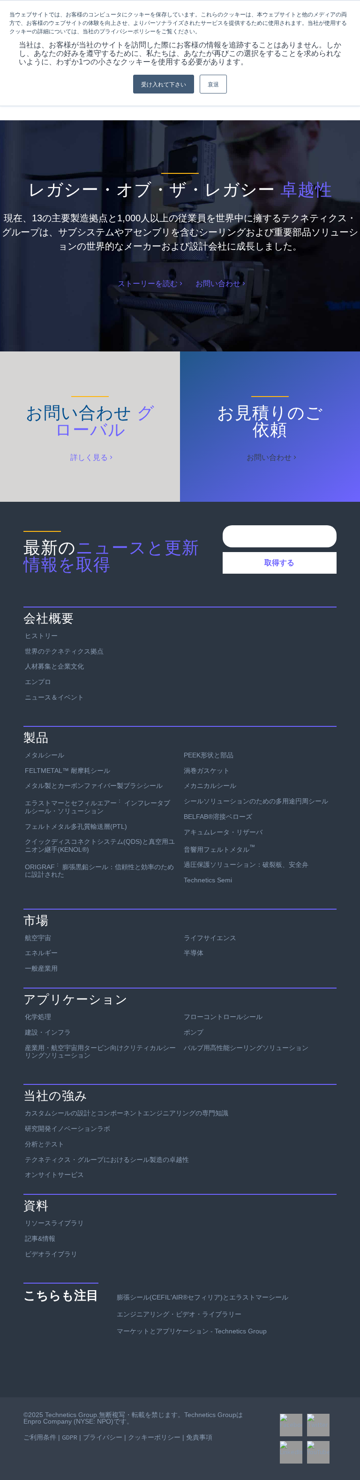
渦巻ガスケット (207, 770)
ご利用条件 (39, 1437)
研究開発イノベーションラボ (67, 1128)
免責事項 (199, 1437)
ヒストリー (41, 635)
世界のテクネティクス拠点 (64, 651)
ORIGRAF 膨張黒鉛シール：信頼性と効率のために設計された (99, 869)
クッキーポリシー (154, 1437)
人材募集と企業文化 (54, 666)
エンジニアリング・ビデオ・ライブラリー (179, 1314)
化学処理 (38, 1016)
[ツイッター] (318, 1425)
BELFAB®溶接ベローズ (218, 816)
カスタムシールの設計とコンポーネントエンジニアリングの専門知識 (126, 1113)
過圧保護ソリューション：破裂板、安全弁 (246, 864)
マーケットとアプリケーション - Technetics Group (192, 1331)
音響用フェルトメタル (219, 848)
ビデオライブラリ (51, 1254)
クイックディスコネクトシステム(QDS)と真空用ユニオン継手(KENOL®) (100, 845)
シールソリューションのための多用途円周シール (256, 801)
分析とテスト (44, 1144)
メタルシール (44, 755)
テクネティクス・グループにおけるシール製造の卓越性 (107, 1159)
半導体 (193, 953)
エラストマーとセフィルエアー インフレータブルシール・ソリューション (97, 805)
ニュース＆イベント (54, 697)
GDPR (69, 1437)
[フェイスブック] (291, 1425)
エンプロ (38, 681)
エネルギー (41, 953)
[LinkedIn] (291, 1452)
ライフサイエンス (210, 938)
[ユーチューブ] (318, 1452)
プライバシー (102, 1437)
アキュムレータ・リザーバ (223, 832)
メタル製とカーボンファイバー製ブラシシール (94, 785)
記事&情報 (40, 1238)
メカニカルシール (210, 785)
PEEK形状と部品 (208, 755)
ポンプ (193, 1032)
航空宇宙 (38, 938)
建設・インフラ (48, 1032)
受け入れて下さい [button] (163, 84)
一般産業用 (41, 968)
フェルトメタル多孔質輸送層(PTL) (76, 826)
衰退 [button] (213, 84)
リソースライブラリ (54, 1223)
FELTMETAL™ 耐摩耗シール (67, 770)
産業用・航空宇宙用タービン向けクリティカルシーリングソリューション (100, 1051)
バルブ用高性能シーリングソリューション (246, 1048)
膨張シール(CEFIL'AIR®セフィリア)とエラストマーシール (202, 1297)
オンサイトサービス (54, 1174)
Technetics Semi (208, 880)
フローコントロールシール (223, 1016)
